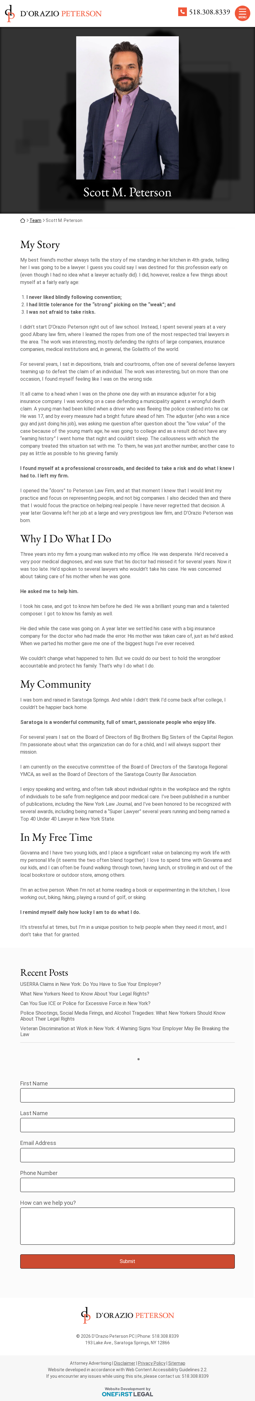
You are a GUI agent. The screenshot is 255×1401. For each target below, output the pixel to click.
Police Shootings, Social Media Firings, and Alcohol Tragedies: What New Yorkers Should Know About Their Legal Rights (122, 1016)
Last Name (34, 1113)
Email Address (38, 1143)
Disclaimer (124, 1363)
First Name (34, 1083)
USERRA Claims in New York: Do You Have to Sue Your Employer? (90, 984)
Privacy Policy (151, 1363)
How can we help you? (48, 1202)
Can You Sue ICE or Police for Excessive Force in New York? (85, 1003)
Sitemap (176, 1363)
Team (35, 220)
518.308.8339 (209, 11)
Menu (243, 17)
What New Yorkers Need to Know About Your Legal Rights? (84, 994)
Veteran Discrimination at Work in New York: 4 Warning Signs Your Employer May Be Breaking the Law (124, 1031)
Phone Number (39, 1173)
